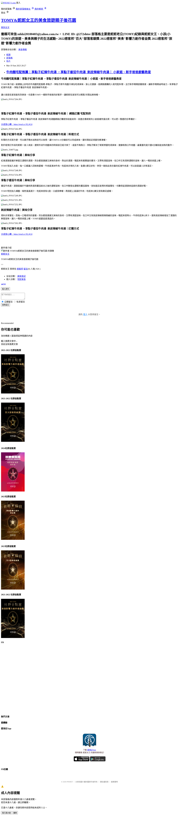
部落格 (9, 58)
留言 (26, 269)
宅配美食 (21, 279)
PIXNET (70, 782)
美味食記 (21, 276)
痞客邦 (20, 269)
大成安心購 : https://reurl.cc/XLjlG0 (16, 124)
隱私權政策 (104, 782)
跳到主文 (5, 27)
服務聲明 (114, 782)
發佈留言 (5, 305)
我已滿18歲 (6, 813)
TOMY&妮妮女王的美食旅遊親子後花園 (38, 20)
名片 (8, 61)
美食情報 (22, 49)
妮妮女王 (5, 254)
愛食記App (91, 750)
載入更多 (5, 289)
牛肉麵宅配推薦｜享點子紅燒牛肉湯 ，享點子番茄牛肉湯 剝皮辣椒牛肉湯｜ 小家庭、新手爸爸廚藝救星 (78, 72)
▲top (3, 284)
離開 (15, 813)
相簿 (8, 55)
